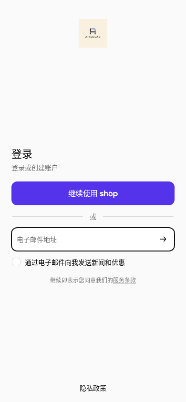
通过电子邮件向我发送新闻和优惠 (75, 262)
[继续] (163, 239)
